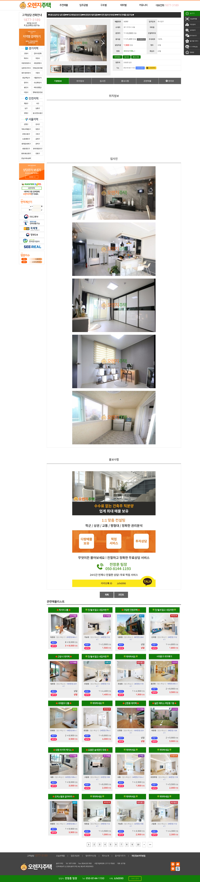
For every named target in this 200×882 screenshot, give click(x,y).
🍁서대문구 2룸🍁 (63, 703)
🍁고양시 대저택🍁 (63, 656)
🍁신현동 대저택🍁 (130, 703)
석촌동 (52, 637)
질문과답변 (75, 856)
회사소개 (105, 856)
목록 (107, 594)
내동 (52, 777)
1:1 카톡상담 (194, 46)
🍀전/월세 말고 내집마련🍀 (97, 610)
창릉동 (52, 824)
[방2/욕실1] (60, 637)
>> (150, 845)
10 (138, 845)
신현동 (119, 730)
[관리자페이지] (173, 869)
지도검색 (192, 24)
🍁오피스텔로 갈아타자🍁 (63, 796)
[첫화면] (178, 864)
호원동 (86, 684)
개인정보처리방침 (138, 856)
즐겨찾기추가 (194, 41)
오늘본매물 (193, 19)
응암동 (86, 730)
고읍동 (86, 777)
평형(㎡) (72, 637)
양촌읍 (86, 824)
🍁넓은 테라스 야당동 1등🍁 (164, 703)
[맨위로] (173, 864)
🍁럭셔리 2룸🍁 (63, 610)
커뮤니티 (143, 5)
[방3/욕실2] (94, 637)
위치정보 (117, 57)
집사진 (126, 57)
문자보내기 (193, 35)
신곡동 (153, 637)
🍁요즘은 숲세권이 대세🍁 (97, 750)
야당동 (153, 730)
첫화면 (192, 52)
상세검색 (192, 30)
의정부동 (154, 777)
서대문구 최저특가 (164, 656)
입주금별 (83, 5)
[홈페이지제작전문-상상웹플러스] (178, 869)
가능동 (86, 637)
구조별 (103, 5)
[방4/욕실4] (60, 684)
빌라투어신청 (91, 856)
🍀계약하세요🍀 (130, 656)
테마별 (123, 5)
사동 (119, 777)
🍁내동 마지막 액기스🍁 (63, 750)
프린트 (121, 594)
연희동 (52, 730)
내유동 (120, 637)
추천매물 (63, 5)
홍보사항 (136, 57)
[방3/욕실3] (128, 637)
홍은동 (153, 684)
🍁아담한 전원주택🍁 (130, 610)
